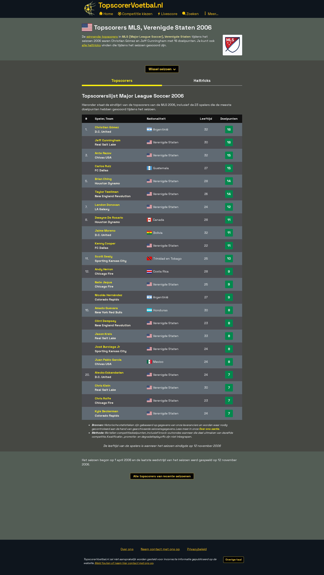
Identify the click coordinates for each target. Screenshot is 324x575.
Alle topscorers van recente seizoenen (162, 476)
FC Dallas (101, 170)
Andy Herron (104, 269)
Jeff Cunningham (107, 140)
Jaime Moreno (105, 230)
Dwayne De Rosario (109, 217)
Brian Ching (103, 179)
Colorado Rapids (107, 299)
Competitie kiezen (136, 13)
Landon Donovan (107, 205)
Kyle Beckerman (106, 411)
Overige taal (233, 559)
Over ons (127, 549)
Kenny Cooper (105, 243)
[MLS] (232, 52)
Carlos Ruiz (103, 166)
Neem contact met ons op (160, 549)
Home (108, 13)
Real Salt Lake (105, 144)
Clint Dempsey (105, 321)
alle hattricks (91, 45)
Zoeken (192, 13)
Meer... (212, 13)
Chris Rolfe (103, 398)
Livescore (168, 13)
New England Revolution (113, 196)
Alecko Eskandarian (109, 372)
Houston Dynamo (107, 183)
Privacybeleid (197, 549)
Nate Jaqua (103, 282)
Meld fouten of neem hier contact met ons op (124, 563)
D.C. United (103, 132)
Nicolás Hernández (108, 295)
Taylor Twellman (106, 192)
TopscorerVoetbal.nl (130, 5)
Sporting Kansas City (110, 261)
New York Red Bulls (108, 312)
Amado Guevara (106, 308)
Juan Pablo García (108, 360)
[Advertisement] (162, 514)
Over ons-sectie (209, 429)
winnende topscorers (102, 36)
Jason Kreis (103, 334)
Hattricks (202, 80)
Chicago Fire (104, 274)
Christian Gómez (107, 127)
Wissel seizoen (161, 69)
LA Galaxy (102, 209)
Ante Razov (103, 153)
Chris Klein (102, 385)
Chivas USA (103, 157)
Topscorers (121, 80)
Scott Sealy (103, 256)
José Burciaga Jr (107, 347)
